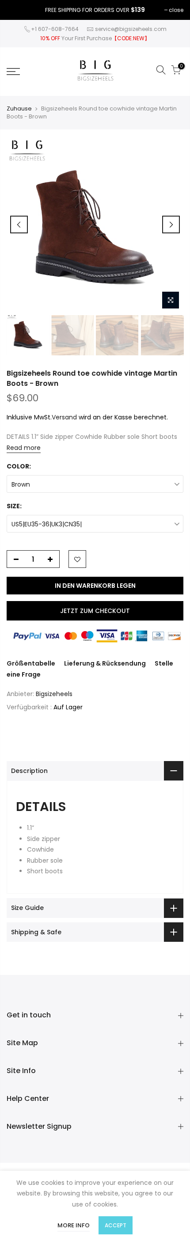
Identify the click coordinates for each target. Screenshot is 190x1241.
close (176, 10)
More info (73, 1225)
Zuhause (19, 109)
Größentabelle (31, 663)
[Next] (171, 224)
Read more (24, 447)
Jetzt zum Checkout (95, 610)
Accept (115, 1225)
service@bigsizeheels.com (131, 29)
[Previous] (19, 224)
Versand (64, 417)
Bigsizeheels (54, 693)
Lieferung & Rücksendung (105, 663)
